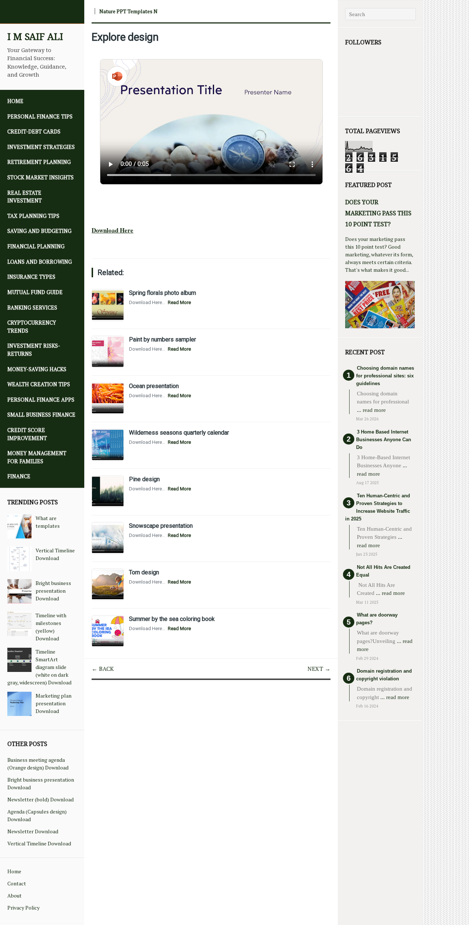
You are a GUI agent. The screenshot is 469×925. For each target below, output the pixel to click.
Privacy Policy (23, 907)
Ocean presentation (154, 386)
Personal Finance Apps (40, 399)
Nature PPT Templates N (128, 11)
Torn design (144, 572)
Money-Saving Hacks (36, 369)
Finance (18, 476)
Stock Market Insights (40, 177)
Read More (179, 302)
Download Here (112, 230)
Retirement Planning (39, 161)
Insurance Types (31, 276)
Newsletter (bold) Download (40, 799)
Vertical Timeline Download (39, 843)
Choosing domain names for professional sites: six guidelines (385, 375)
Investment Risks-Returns (33, 349)
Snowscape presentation (161, 525)
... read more (371, 410)
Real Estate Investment (24, 196)
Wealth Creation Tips (38, 384)
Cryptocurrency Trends (31, 326)
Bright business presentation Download (53, 591)
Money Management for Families (36, 457)
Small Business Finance (41, 414)
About (14, 895)
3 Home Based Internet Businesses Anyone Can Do (383, 439)
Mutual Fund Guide (35, 292)
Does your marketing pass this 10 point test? (378, 213)
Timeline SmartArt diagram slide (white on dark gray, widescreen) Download (39, 667)
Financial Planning (35, 246)
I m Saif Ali (35, 36)
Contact (16, 883)
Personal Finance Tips (40, 116)
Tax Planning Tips (33, 215)
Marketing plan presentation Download (53, 703)
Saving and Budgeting (39, 230)
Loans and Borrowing (39, 261)
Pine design (144, 479)
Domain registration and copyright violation (384, 674)
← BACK (103, 669)
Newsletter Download (32, 831)
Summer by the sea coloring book (172, 618)
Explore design (125, 37)
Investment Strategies (41, 146)
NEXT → (318, 669)
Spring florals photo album (162, 292)
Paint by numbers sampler (162, 339)
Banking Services (32, 307)
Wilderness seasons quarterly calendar (179, 432)
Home (15, 101)
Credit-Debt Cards (33, 131)
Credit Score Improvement (27, 434)
